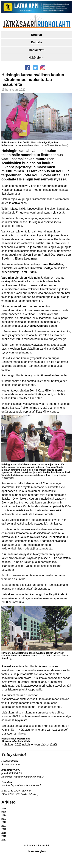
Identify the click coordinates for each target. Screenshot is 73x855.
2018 (3, 836)
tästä (53, 744)
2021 (3, 826)
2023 (3, 819)
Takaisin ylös (36, 851)
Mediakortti (36, 50)
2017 (3, 839)
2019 (3, 832)
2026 (3, 808)
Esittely (36, 42)
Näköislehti (36, 57)
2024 (3, 815)
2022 (3, 822)
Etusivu (36, 34)
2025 (3, 812)
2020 (3, 829)
